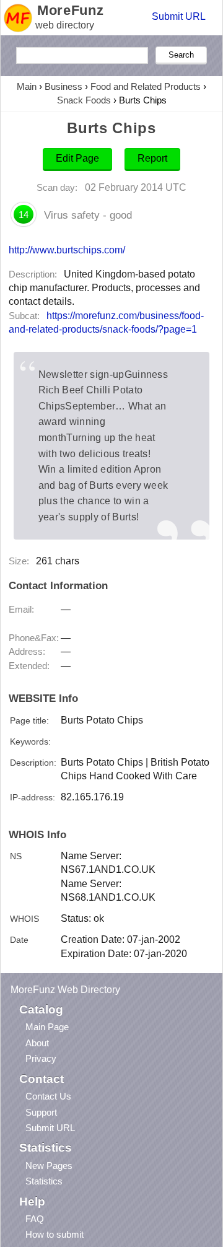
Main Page (47, 1027)
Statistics (44, 1181)
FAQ (34, 1219)
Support (41, 1112)
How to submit (54, 1234)
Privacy (40, 1058)
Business (63, 86)
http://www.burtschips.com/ (67, 249)
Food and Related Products (145, 86)
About (37, 1043)
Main (27, 86)
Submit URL (179, 16)
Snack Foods (84, 100)
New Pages (48, 1165)
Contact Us (48, 1096)
